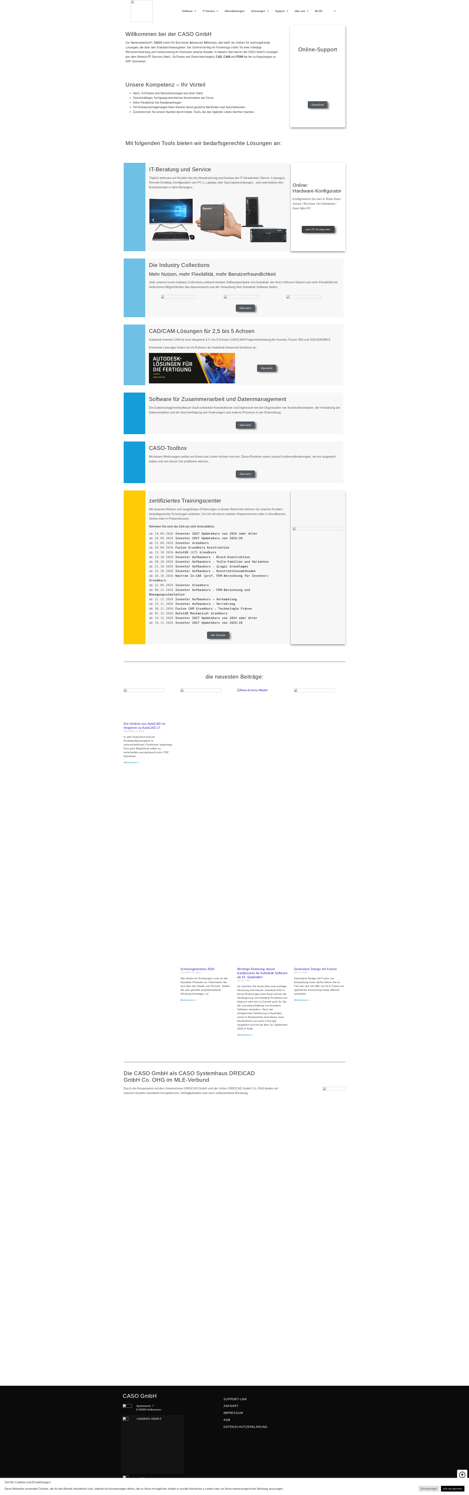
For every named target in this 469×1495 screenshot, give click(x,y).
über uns (300, 11)
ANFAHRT (231, 1406)
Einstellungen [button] (429, 1488)
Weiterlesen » (131, 762)
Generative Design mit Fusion (315, 969)
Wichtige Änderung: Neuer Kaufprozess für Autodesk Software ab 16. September (262, 973)
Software (187, 11)
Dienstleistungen (235, 11)
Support (280, 11)
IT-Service (209, 11)
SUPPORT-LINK (235, 1399)
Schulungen (258, 11)
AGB (227, 1419)
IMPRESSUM (233, 1413)
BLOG (318, 11)
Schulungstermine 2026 (197, 969)
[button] (153, 220)
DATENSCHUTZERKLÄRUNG (245, 1426)
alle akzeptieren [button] (452, 1488)
